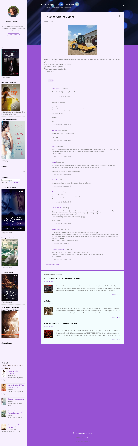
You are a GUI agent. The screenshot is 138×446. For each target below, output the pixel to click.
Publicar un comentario (53, 264)
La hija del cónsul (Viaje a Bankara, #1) (16, 386)
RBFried (86, 437)
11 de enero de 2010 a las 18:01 (61, 97)
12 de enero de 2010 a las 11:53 (61, 224)
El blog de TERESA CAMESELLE (61, 4)
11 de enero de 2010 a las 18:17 (61, 140)
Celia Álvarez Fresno (58, 249)
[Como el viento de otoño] (5, 401)
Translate (15, 182)
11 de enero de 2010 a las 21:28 (61, 174)
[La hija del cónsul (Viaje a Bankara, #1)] (5, 387)
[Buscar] (123, 5)
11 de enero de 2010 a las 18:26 (61, 156)
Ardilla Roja (55, 130)
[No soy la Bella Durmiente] (5, 373)
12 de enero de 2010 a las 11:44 (61, 202)
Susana (54, 162)
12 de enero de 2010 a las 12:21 (61, 243)
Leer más (116, 295)
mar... (53, 146)
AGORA (47, 301)
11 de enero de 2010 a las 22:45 (61, 186)
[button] (119, 16)
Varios (51, 81)
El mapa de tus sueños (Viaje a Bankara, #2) (15, 412)
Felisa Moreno (56, 89)
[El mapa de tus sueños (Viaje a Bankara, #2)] (5, 413)
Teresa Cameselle (57, 208)
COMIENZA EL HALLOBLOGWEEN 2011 (60, 323)
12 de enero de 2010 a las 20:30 (61, 259)
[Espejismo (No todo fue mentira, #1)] (5, 427)
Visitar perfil (13, 34)
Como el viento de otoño (16, 399)
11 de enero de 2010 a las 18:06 (61, 125)
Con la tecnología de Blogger (83, 433)
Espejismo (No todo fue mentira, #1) (16, 426)
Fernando (54, 180)
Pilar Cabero (55, 192)
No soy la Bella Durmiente (13, 372)
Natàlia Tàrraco (56, 229)
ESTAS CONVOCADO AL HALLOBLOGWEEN (62, 278)
